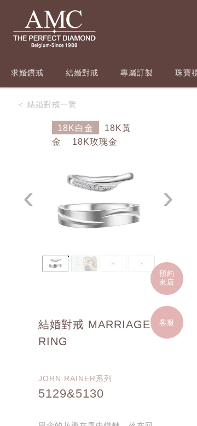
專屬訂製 (136, 72)
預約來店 (167, 277)
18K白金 (75, 128)
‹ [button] (28, 197)
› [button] (168, 197)
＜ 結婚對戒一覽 (46, 104)
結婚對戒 (82, 72)
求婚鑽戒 (27, 72)
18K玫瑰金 (95, 141)
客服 (167, 322)
